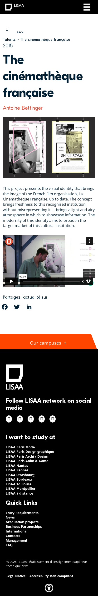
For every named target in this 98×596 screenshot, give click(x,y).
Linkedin (31, 419)
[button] (49, 588)
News (10, 517)
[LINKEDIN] (29, 307)
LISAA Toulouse (18, 484)
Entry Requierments (22, 512)
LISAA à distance (19, 493)
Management (16, 540)
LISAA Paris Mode (20, 447)
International (16, 531)
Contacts (13, 535)
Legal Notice (16, 576)
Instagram (20, 419)
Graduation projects (22, 522)
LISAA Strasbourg (20, 475)
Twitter (42, 419)
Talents (9, 39)
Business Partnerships (24, 526)
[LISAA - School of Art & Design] (14, 376)
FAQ (9, 545)
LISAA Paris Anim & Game (27, 461)
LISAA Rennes (17, 470)
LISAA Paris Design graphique (30, 451)
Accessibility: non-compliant (51, 576)
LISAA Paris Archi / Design (27, 456)
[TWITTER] (17, 307)
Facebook (9, 419)
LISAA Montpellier (20, 488)
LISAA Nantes (17, 465)
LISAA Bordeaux (19, 479)
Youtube (52, 419)
